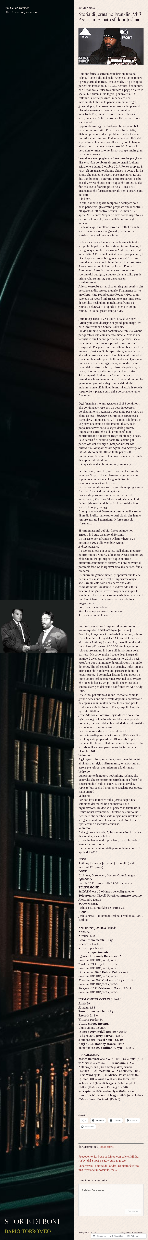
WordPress (139, 1232)
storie (110, 1146)
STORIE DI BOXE (33, 1221)
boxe (103, 1146)
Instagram (82, 1232)
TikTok (92, 1232)
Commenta (133, 1211)
